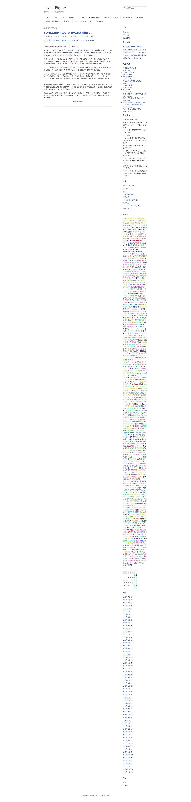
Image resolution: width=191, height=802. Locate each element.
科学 (144, 265)
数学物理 (133, 437)
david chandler (135, 415)
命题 (135, 335)
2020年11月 (127, 643)
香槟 (134, 413)
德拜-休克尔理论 (138, 444)
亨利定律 (143, 413)
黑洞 (141, 499)
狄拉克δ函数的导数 (129, 68)
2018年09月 (127, 709)
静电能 (137, 256)
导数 (129, 234)
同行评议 (136, 395)
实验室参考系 (137, 543)
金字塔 (132, 490)
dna (137, 382)
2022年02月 (127, 611)
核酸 (144, 536)
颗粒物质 (137, 503)
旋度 (143, 254)
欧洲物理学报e (136, 377)
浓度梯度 (133, 362)
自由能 (143, 247)
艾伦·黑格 (135, 333)
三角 (133, 278)
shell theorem (137, 373)
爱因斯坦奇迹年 (128, 424)
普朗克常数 (142, 421)
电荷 (131, 463)
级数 (135, 322)
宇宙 (144, 296)
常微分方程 (127, 232)
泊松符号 (138, 439)
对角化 (137, 492)
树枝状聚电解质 (139, 545)
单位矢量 (141, 550)
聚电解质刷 (130, 218)
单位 (126, 421)
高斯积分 (135, 258)
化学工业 (133, 499)
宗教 (141, 512)
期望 (139, 357)
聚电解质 (143, 291)
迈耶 (143, 563)
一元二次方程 (131, 397)
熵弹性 (140, 371)
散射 (144, 457)
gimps (125, 494)
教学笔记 (67, 21)
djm (133, 309)
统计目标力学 (129, 486)
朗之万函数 (137, 346)
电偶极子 (136, 243)
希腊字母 (126, 459)
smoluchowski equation (137, 329)
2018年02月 (127, 729)
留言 (63, 17)
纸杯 (124, 120)
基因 (132, 302)
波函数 (143, 346)
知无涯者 (128, 241)
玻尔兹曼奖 (129, 380)
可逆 (126, 404)
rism (145, 415)
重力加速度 (133, 371)
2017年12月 (127, 735)
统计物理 (136, 274)
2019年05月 (127, 686)
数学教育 (136, 366)
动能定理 (138, 558)
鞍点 (141, 426)
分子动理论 (140, 561)
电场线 (140, 466)
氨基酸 (127, 539)
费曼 (133, 267)
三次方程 (133, 459)
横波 (142, 541)
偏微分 (130, 285)
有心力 (125, 293)
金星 (129, 558)
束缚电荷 (129, 351)
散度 (131, 243)
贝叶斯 (125, 340)
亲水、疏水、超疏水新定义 (132, 109)
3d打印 (127, 545)
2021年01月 (127, 637)
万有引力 (138, 221)
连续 (124, 408)
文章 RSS (126, 32)
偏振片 (128, 342)
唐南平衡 (129, 444)
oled (129, 335)
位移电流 (135, 353)
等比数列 (142, 382)
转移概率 (134, 474)
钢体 (129, 536)
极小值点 (136, 426)
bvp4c (128, 225)
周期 (131, 384)
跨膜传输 (131, 265)
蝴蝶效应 (136, 519)
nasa (141, 523)
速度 (137, 278)
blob (124, 470)
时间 (136, 488)
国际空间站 (127, 393)
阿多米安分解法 (140, 218)
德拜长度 (126, 448)
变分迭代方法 (129, 510)
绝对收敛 (140, 322)
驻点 (133, 452)
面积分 (127, 468)
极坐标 (141, 278)
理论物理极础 (127, 17)
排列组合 (143, 274)
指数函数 (131, 455)
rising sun (126, 138)
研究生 (139, 481)
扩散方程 (139, 408)
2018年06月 (127, 717)
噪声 (131, 516)
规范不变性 (127, 450)
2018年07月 (127, 715)
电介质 (141, 269)
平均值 (135, 357)
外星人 (132, 556)
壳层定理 (129, 373)
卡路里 (140, 351)
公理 (138, 335)
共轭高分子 (138, 331)
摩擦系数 (139, 355)
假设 (136, 410)
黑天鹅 (132, 311)
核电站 (133, 393)
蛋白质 (140, 536)
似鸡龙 (127, 318)
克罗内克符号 (140, 437)
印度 (141, 293)
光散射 (143, 455)
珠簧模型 (126, 417)
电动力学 (134, 304)
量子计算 (136, 523)
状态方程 (138, 490)
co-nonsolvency (138, 457)
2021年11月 (127, 614)
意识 (129, 472)
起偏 (143, 342)
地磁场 (142, 393)
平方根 (127, 399)
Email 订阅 (126, 38)
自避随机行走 (132, 388)
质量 (134, 282)
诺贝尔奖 (137, 470)
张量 (145, 556)
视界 (138, 534)
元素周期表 (127, 532)
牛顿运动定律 (133, 421)
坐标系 (144, 404)
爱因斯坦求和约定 (129, 276)
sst (125, 227)
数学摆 (127, 384)
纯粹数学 (142, 435)
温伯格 (132, 223)
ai (123, 556)
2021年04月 (127, 631)
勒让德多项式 (141, 230)
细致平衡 (138, 298)
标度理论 (139, 236)
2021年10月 (127, 617)
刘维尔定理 (135, 291)
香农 (133, 558)
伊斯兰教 (128, 514)
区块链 (130, 523)
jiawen (125, 146)
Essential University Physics (83, 21)
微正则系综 (132, 375)
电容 (131, 247)
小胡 (124, 135)
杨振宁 (134, 263)
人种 (131, 503)
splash (137, 452)
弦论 (139, 232)
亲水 (128, 508)
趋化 (137, 364)
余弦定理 (136, 530)
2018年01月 (127, 732)
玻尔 (128, 300)
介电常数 (141, 472)
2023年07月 (127, 597)
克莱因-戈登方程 (128, 554)
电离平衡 (131, 298)
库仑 (134, 463)
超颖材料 (126, 490)
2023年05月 (127, 600)
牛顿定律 (133, 552)
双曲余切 (131, 344)
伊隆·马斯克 (135, 512)
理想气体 (133, 561)
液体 (142, 415)
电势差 (140, 296)
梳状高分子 (142, 468)
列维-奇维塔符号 (128, 439)
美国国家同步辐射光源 (134, 312)
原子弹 (128, 550)
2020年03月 (127, 657)
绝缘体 (135, 466)
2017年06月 (127, 752)
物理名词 (138, 320)
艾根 (132, 539)
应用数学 (126, 437)
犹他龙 (142, 316)
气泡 (137, 413)
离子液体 (134, 232)
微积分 (139, 552)
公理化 (128, 441)
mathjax (136, 309)
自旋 (143, 263)
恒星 (135, 563)
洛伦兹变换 (132, 541)
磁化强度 (140, 384)
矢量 (124, 218)
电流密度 (129, 534)
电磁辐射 (141, 417)
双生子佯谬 (130, 470)
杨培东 (133, 497)
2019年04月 (127, 689)
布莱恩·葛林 (129, 505)
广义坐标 (141, 430)
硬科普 (116, 17)
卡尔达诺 (139, 459)
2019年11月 (127, 669)
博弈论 (142, 335)
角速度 (132, 406)
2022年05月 (127, 603)
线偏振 (139, 342)
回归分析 (128, 527)
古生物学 (131, 316)
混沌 (130, 278)
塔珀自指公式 (131, 461)
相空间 (125, 249)
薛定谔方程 (133, 349)
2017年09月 (127, 743)
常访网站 (81, 17)
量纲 (124, 550)
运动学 (143, 406)
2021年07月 (127, 623)
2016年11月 (127, 772)
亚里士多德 (138, 419)
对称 (142, 439)
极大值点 (129, 426)
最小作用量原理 (138, 287)
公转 (128, 499)
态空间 (132, 402)
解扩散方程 (127, 89)
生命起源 (135, 536)
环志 (128, 391)
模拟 (129, 377)
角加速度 (138, 406)
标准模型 (136, 249)
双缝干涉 (140, 282)
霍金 (144, 300)
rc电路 (127, 516)
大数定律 (128, 525)
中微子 (139, 527)
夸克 (129, 258)
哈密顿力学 (132, 289)
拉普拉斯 (135, 404)
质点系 (139, 285)
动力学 (130, 282)
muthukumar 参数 (140, 446)
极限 (131, 408)
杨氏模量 (137, 539)
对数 (124, 397)
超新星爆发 (127, 338)
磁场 (131, 448)
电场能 (128, 483)
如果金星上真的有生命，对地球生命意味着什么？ (68, 32)
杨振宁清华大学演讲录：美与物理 (134, 49)
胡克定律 (129, 346)
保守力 (128, 309)
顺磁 (135, 384)
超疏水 (135, 245)
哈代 (139, 254)
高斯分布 (139, 276)
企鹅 (124, 391)
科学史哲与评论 (94, 17)
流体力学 (143, 280)
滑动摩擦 (129, 357)
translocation (140, 324)
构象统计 (131, 368)
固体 (143, 373)
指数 (144, 395)
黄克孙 (130, 274)
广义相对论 (127, 302)
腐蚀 (131, 417)
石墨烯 (139, 563)
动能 (128, 428)
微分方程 (141, 260)
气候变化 (129, 530)
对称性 (143, 223)
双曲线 (144, 399)
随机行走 (138, 223)
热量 (126, 353)
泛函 (136, 430)
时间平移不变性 (133, 435)
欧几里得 (131, 340)
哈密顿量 (139, 289)
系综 (143, 552)
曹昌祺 (144, 558)
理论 (139, 410)
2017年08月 (127, 746)
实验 (143, 410)
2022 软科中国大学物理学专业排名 (135, 55)
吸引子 (130, 519)
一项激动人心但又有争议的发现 (78, 50)
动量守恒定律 (136, 241)
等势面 (125, 298)
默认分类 (100, 21)
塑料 (132, 320)
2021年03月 (127, 634)
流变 (124, 499)
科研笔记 (140, 17)
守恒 (126, 278)
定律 (131, 322)
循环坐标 (133, 428)
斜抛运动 (141, 258)
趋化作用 (140, 362)
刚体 (129, 263)
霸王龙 (136, 318)
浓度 (127, 362)
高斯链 (125, 282)
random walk (139, 386)
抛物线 (139, 399)
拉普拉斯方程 (129, 488)
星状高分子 (137, 247)
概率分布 (131, 386)
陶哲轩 (125, 234)
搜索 (145, 8)
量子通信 (133, 300)
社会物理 (129, 501)
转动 (134, 534)
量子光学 (126, 561)
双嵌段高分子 (131, 324)
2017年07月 (127, 749)
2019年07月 (127, 680)
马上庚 (127, 322)
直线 (135, 399)
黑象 (128, 311)
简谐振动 (141, 368)
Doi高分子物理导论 (52, 21)
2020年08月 (127, 649)
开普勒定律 (132, 293)
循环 (130, 404)
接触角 (136, 508)
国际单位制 (127, 304)
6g (134, 547)
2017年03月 (127, 760)
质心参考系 (129, 543)
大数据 (142, 519)
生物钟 (144, 521)
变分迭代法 (143, 307)
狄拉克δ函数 (142, 340)
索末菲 (140, 302)
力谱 (126, 344)
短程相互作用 (142, 388)
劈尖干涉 (144, 539)
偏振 (126, 269)
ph (123, 455)
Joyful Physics (55, 7)
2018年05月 (127, 720)
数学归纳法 (135, 441)
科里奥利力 (130, 430)
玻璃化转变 (137, 380)
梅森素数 (143, 492)
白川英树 (128, 333)
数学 (142, 245)
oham (145, 302)
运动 (128, 408)
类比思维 (143, 510)
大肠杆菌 (143, 364)
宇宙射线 (140, 300)
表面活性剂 (127, 415)
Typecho (125, 785)
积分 (139, 238)
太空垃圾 (131, 419)
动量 (138, 499)
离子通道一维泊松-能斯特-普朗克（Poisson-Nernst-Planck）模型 (134, 103)
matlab (127, 223)
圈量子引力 (142, 488)
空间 (137, 293)
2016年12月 (127, 769)
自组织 (139, 521)
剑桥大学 (128, 452)
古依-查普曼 (136, 514)
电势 (141, 243)
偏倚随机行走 (131, 236)
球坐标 (125, 457)
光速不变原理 (142, 338)
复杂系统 (128, 521)
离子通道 (136, 501)
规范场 (140, 450)
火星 (131, 545)
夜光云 (138, 455)
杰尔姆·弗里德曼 (130, 481)
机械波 (138, 541)
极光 (137, 393)
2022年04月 (127, 606)
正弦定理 (143, 530)
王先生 (125, 171)
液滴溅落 (142, 452)
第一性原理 (127, 512)
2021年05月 (127, 628)
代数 (141, 395)
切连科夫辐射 (127, 307)
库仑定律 (129, 238)
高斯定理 (141, 234)
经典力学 (126, 402)
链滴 (130, 271)
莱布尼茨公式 (138, 505)
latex (132, 225)
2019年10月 (127, 672)
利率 (140, 404)
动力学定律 (138, 402)
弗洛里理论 (136, 271)
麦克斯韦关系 (140, 494)
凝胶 (124, 309)
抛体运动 (136, 307)
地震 (136, 302)
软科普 (106, 17)
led (132, 335)
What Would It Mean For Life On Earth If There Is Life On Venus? (73, 40)
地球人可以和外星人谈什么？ (133, 58)
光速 (141, 534)
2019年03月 (127, 692)
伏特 (131, 468)
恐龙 (126, 316)
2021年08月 (127, 620)
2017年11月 (127, 738)
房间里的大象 (139, 311)
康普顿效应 (139, 547)
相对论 (128, 267)
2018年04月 (127, 723)
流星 (126, 563)
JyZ (124, 151)
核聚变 (125, 558)
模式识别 (133, 391)
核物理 (125, 565)
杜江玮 (125, 158)
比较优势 (138, 267)
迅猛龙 (137, 316)
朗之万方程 (137, 516)
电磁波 (143, 304)
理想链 (130, 249)
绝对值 (138, 397)
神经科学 (135, 472)
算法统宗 (135, 479)
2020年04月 (127, 654)
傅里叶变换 (129, 280)
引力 (133, 256)
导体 (129, 256)
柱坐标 (130, 457)
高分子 (139, 263)
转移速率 (141, 474)
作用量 (130, 287)
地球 (136, 368)
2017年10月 (127, 740)
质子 (124, 483)
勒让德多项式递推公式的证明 (133, 81)
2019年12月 (127, 666)
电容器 (142, 256)
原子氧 (135, 417)
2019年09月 (127, 674)
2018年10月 (127, 706)
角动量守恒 (134, 254)
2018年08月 (127, 712)
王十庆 (143, 497)
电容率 (140, 349)
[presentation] (81, 52)
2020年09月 (127, 646)
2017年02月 (127, 763)
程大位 (128, 479)
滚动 (136, 554)
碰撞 (139, 304)
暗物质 (144, 527)
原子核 (130, 565)
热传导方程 (130, 410)
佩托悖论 (135, 550)
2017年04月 (127, 758)
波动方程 (126, 349)
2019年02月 (127, 694)
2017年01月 (127, 766)
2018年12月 (127, 700)
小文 (124, 166)
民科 (128, 556)
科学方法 (136, 280)
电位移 (135, 351)
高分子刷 (137, 225)
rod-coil (125, 368)
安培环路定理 (131, 355)
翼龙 (131, 318)
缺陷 (137, 375)
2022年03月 (127, 608)
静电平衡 (134, 296)
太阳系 (130, 563)
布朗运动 (140, 556)
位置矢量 (126, 406)
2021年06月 (127, 626)
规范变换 (140, 448)
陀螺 (124, 530)
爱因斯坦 (126, 221)
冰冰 (124, 130)
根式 (131, 399)
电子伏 (136, 468)
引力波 (135, 238)
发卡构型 (142, 366)
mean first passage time (130, 327)
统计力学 (133, 382)
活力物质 (126, 382)
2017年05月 (127, 755)
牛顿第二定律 (131, 230)
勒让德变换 (131, 494)
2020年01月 (127, 663)
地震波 (142, 503)
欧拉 (124, 342)
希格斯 (134, 527)
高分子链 (138, 344)
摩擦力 (132, 221)
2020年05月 (127, 651)
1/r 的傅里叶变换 (128, 72)
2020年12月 (127, 640)
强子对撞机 (140, 391)
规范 (144, 448)
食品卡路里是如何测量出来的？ (134, 98)
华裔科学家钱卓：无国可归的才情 (134, 52)
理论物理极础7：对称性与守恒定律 (135, 94)
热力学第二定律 (135, 477)
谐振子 (130, 547)
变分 (134, 285)
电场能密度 (135, 483)
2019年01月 (127, 697)
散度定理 (139, 461)
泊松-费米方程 (133, 260)
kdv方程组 (126, 552)
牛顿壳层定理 (127, 85)
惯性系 (125, 541)
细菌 (126, 271)
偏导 (139, 479)
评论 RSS (126, 35)
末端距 (130, 269)
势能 (142, 241)
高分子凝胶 (138, 265)
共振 (133, 521)
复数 (135, 269)
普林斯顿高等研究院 (138, 532)
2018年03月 (127, 726)
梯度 (128, 227)
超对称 (144, 481)
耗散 (129, 360)
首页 (47, 17)
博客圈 (71, 17)
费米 (144, 547)
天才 (136, 340)
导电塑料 (131, 331)
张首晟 (125, 523)
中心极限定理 (136, 525)
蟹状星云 (134, 338)
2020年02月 (127, 660)
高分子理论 (127, 320)
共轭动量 (131, 433)
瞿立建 (50, 36)
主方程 (127, 477)
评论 (92, 36)
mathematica (127, 296)
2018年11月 (127, 703)
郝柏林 (138, 497)
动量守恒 (138, 433)
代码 (141, 309)
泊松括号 (128, 291)
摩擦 (144, 419)
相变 (139, 245)
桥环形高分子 (127, 366)
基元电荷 (140, 463)
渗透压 (143, 232)
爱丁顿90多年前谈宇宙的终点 (133, 46)
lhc (146, 391)
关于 (55, 17)
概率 (143, 357)
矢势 (134, 448)
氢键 (126, 455)
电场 (124, 225)
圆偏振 (134, 342)
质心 (133, 360)
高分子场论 (142, 318)
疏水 (131, 508)
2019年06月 (127, 683)
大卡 (130, 353)
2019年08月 (127, 677)
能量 (143, 285)
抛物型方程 (142, 554)
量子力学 (135, 234)
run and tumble (131, 364)
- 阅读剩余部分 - (78, 101)
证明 (124, 267)
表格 (138, 313)
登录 (124, 782)
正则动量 (134, 450)
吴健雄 (137, 510)
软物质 (143, 380)
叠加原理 (129, 466)
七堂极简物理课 (139, 424)
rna (124, 539)
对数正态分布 (139, 486)
